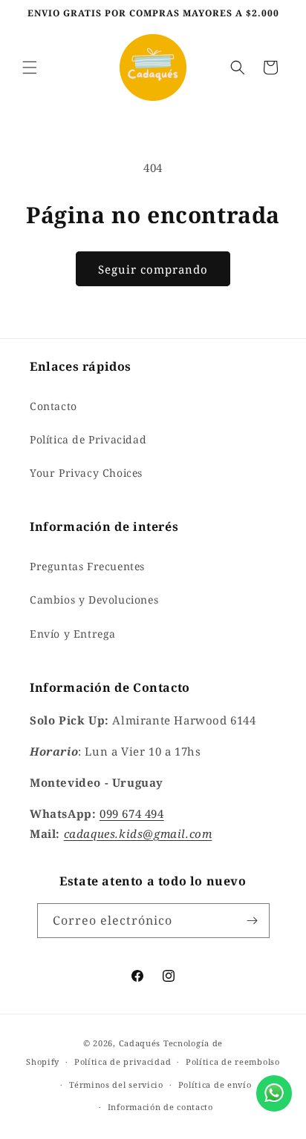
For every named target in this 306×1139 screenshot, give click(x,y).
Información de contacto (160, 1106)
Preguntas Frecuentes (87, 566)
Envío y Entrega (73, 634)
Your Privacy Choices (86, 473)
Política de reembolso (233, 1061)
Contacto (53, 406)
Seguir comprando (153, 269)
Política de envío (215, 1084)
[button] (29, 67)
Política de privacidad (122, 1061)
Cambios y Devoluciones (94, 599)
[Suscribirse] (252, 920)
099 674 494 (132, 813)
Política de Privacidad (88, 439)
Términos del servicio (116, 1084)
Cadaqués (140, 1043)
